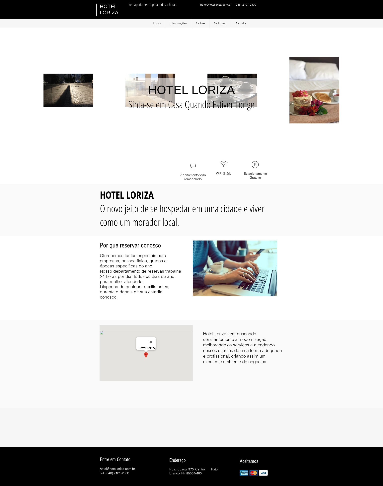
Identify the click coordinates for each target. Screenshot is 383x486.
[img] (244, 472)
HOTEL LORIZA (109, 9)
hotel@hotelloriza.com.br (216, 4)
